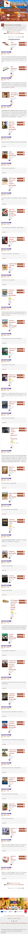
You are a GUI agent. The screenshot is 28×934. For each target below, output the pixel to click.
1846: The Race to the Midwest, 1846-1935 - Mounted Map (12, 126)
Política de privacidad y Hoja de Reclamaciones (16, 923)
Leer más (12, 87)
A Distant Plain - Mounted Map (13, 265)
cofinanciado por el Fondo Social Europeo (15, 915)
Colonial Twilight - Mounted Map (12, 636)
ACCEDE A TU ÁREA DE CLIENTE (14, 10)
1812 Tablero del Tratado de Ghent (14, 94)
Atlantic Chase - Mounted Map (13, 403)
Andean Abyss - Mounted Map (13, 350)
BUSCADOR (17, 9)
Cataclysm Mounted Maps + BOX (13, 521)
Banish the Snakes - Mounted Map (12, 468)
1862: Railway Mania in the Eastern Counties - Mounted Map (12, 182)
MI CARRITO (11, 9)
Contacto (3, 923)
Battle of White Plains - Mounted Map (13, 495)
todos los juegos (14, 32)
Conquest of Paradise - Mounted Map (12, 779)
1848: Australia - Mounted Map (12, 153)
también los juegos (15, 33)
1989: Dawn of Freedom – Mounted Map (12, 239)
